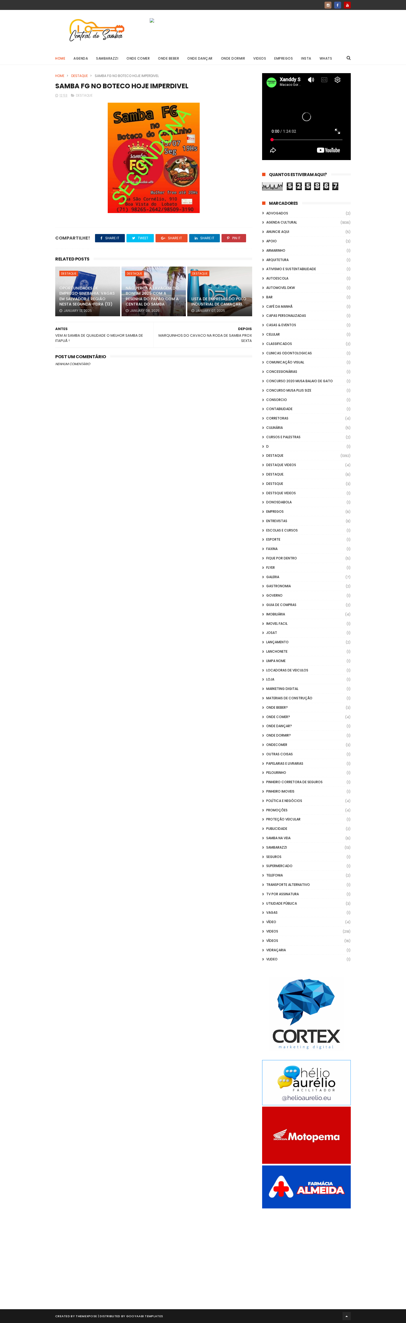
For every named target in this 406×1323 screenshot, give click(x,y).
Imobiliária (275, 614)
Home (60, 58)
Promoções (277, 810)
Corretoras (277, 418)
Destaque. (275, 474)
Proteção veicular (283, 819)
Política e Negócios (284, 800)
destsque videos (281, 493)
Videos (259, 58)
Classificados (279, 343)
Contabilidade (279, 409)
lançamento (277, 642)
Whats (326, 58)
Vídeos (272, 940)
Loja (270, 679)
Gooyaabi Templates (144, 1316)
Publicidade (276, 828)
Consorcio (276, 399)
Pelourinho (276, 772)
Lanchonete (277, 651)
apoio (271, 241)
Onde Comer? (278, 716)
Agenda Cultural (281, 222)
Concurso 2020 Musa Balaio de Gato (299, 381)
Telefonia (274, 875)
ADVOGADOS (277, 213)
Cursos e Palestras (283, 437)
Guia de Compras (281, 604)
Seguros (273, 856)
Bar (269, 297)
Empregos (283, 58)
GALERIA (272, 577)
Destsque (274, 483)
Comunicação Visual (285, 362)
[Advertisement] (306, 1252)
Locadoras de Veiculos (287, 670)
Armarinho (275, 250)
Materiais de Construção (289, 698)
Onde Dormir (233, 58)
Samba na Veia (278, 838)
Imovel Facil (277, 623)
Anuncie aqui (277, 231)
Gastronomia (278, 586)
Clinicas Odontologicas (289, 353)
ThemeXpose (86, 1316)
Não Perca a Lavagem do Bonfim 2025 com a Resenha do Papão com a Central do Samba (152, 296)
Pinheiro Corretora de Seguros (294, 782)
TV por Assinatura (282, 894)
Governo (274, 595)
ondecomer (276, 744)
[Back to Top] (346, 1316)
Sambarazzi (107, 58)
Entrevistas (276, 521)
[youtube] (347, 5)
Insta (306, 58)
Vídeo (271, 922)
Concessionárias (281, 371)
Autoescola (277, 278)
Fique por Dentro (281, 558)
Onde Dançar (200, 58)
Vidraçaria (276, 950)
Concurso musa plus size (288, 390)
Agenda (80, 58)
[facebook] (337, 5)
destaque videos (281, 465)
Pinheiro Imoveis (280, 791)
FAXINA (272, 548)
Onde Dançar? (279, 726)
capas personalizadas (286, 315)
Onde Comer (138, 58)
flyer (270, 567)
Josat (271, 632)
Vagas (272, 912)
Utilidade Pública (281, 903)
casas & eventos (281, 325)
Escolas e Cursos (282, 530)
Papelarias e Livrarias (284, 763)
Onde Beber (168, 58)
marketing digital (282, 688)
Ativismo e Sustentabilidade (291, 269)
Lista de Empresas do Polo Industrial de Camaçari (218, 301)
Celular (273, 334)
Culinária (274, 427)
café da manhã (279, 306)
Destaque (79, 75)
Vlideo (272, 959)
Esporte (273, 539)
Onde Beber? (277, 707)
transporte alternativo (288, 884)
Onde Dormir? (278, 735)
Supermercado (279, 866)
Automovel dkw (280, 287)
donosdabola (279, 502)
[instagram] (328, 5)
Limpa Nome (276, 660)
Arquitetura (277, 259)
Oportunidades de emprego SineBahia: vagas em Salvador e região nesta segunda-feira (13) (87, 296)
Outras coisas (279, 754)
